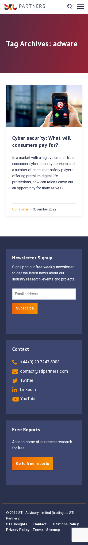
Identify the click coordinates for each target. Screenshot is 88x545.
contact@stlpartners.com (43, 371)
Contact (39, 524)
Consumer (20, 209)
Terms (38, 530)
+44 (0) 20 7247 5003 (39, 361)
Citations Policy (66, 524)
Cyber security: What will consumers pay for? (41, 141)
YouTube (28, 398)
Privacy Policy (18, 530)
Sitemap (53, 530)
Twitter (26, 380)
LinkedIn (27, 389)
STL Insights (16, 524)
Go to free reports (32, 463)
